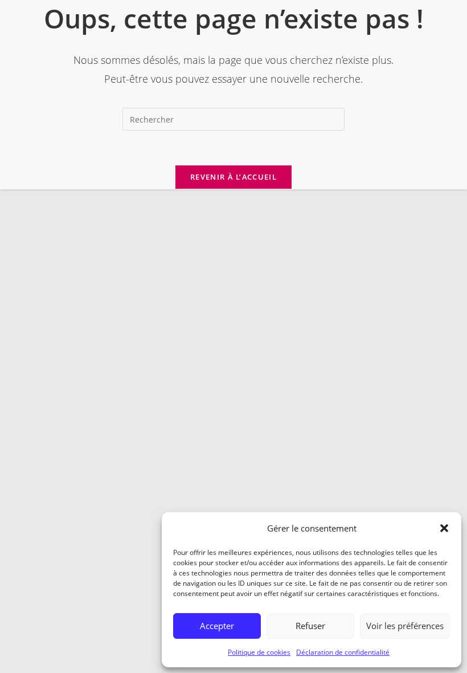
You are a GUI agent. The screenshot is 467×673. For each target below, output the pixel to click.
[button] (444, 528)
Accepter (217, 625)
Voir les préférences (405, 625)
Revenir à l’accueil (233, 177)
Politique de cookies (259, 652)
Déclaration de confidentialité (343, 652)
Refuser (310, 625)
